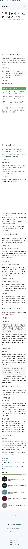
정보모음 (6, 458)
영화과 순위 (7, 460)
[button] (20, 7)
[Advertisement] (14, 37)
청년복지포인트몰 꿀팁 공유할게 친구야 (16, 505)
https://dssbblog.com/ (14, 524)
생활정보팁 (6, 7)
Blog (3, 0)
